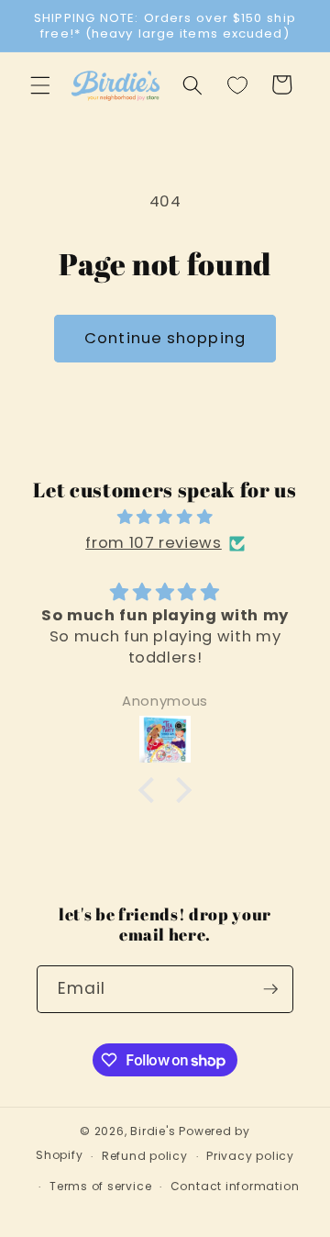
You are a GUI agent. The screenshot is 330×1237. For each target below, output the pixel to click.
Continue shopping (165, 338)
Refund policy (145, 1156)
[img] (165, 517)
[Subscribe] (270, 989)
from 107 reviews (153, 542)
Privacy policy (250, 1156)
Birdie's (152, 1131)
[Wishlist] (237, 84)
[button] (40, 84)
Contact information (235, 1186)
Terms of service (100, 1186)
